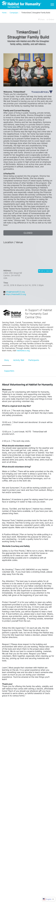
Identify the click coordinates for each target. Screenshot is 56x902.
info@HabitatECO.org (15, 292)
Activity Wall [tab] (18, 360)
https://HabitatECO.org (16, 294)
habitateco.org (23, 350)
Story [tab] (6, 360)
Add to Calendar (46, 271)
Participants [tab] (33, 360)
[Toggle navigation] (52, 4)
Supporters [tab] (9, 371)
